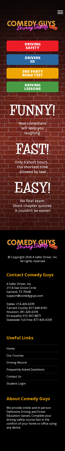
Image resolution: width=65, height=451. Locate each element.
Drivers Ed (32, 59)
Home (10, 348)
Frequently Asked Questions (25, 369)
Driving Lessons (32, 87)
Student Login (16, 383)
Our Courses (15, 355)
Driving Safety (33, 46)
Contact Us (13, 376)
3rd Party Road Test (32, 73)
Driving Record (16, 362)
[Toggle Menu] (60, 12)
